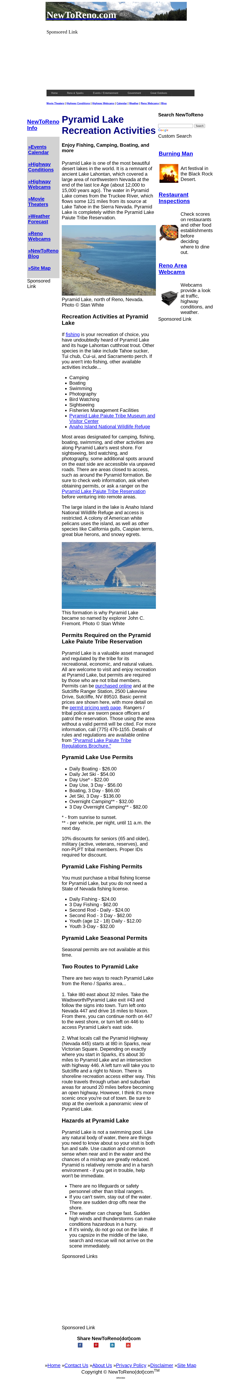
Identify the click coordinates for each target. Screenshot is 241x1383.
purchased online (113, 685)
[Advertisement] (120, 61)
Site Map (186, 1365)
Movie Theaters (55, 103)
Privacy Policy (131, 1365)
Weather (134, 103)
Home (53, 1365)
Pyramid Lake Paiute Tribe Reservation (104, 491)
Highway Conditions (78, 103)
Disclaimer (161, 1365)
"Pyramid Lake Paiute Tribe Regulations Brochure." (96, 743)
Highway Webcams (103, 103)
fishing (73, 334)
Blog (164, 103)
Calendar (122, 103)
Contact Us (76, 1365)
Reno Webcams (150, 103)
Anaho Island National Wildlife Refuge (109, 426)
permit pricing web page (95, 707)
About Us (102, 1365)
